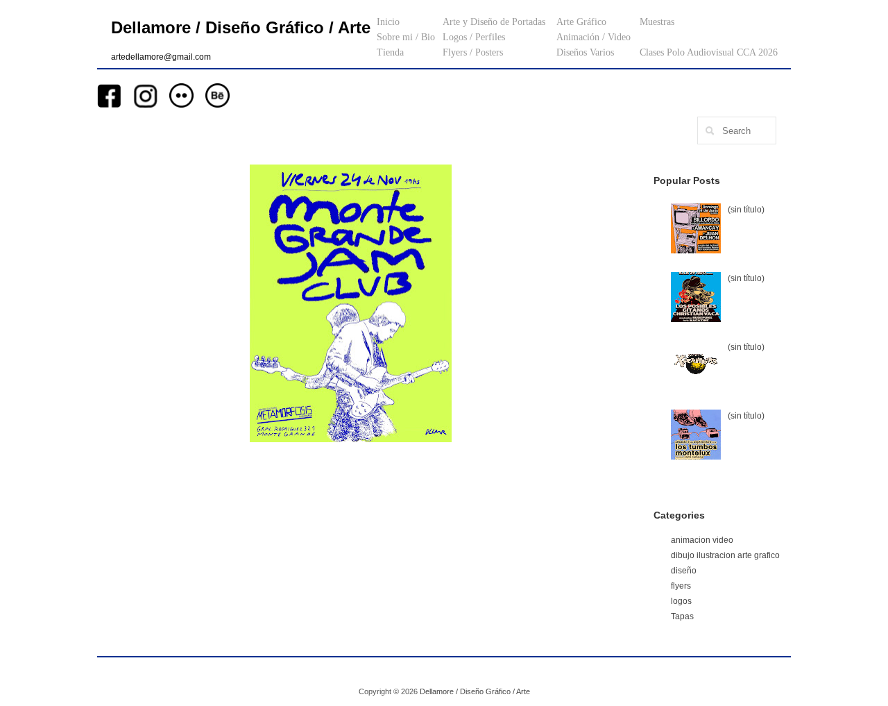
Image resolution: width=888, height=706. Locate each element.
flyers (681, 586)
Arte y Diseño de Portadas (494, 22)
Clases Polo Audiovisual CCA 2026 (709, 52)
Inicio (388, 22)
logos (681, 601)
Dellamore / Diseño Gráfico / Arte (240, 27)
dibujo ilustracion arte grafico (725, 555)
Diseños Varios (585, 52)
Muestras (657, 22)
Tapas (682, 616)
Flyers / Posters (473, 52)
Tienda (390, 52)
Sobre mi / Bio (406, 37)
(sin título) (746, 210)
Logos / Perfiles (474, 37)
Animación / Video (593, 37)
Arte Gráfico (581, 22)
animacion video (702, 540)
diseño (684, 570)
